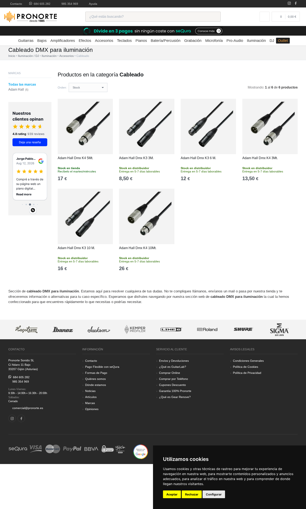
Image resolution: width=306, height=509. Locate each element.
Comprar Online (169, 372)
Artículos (91, 397)
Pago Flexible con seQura (102, 366)
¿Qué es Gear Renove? (175, 397)
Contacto (15, 3)
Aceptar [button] (172, 494)
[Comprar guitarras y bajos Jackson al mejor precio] (99, 329)
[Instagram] (289, 3)
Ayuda (92, 3)
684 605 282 (41, 3)
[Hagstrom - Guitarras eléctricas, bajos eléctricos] (26, 329)
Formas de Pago (96, 372)
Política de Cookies (245, 366)
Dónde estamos (95, 385)
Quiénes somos (95, 379)
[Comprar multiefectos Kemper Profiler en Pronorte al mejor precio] (135, 329)
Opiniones (91, 409)
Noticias (90, 391)
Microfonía (214, 41)
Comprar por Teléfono (173, 379)
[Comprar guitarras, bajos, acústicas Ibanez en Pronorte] (63, 329)
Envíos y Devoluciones (174, 360)
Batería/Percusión (165, 41)
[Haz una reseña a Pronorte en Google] (140, 451)
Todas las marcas (22, 84)
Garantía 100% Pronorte (175, 391)
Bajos (42, 41)
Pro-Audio (234, 41)
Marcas (90, 403)
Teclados (124, 41)
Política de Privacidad (247, 372)
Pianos (141, 41)
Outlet (283, 41)
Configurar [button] (214, 494)
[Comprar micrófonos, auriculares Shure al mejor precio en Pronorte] (243, 329)
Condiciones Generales (248, 360)
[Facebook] (295, 3)
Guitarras (26, 41)
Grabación (193, 41)
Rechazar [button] (191, 494)
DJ (272, 41)
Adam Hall (18, 89)
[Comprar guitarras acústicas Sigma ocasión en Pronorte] (280, 329)
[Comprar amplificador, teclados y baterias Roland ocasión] (207, 329)
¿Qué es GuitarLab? (172, 366)
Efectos (85, 41)
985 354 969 (69, 3)
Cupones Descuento (172, 385)
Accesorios (104, 41)
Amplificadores (62, 41)
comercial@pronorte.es (27, 408)
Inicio (11, 55)
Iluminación (256, 41)
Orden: (62, 87)
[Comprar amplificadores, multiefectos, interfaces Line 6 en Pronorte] (171, 329)
